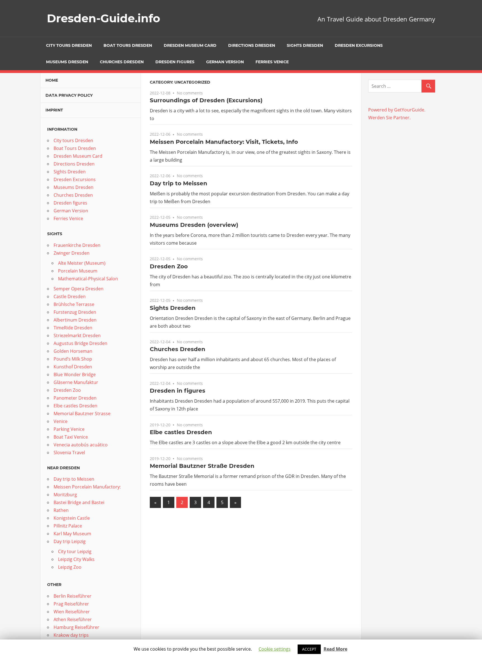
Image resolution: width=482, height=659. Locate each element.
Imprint (54, 110)
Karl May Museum (72, 534)
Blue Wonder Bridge (75, 374)
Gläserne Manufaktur (76, 382)
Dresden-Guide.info (103, 18)
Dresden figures (174, 61)
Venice (61, 421)
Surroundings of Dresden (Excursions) (206, 100)
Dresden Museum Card (190, 45)
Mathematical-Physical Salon (88, 279)
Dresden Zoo (169, 266)
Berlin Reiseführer (72, 596)
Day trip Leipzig (70, 541)
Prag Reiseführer (71, 604)
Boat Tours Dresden (127, 45)
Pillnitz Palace (68, 526)
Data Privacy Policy (69, 95)
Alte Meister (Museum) (81, 263)
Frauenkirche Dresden (77, 245)
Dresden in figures (177, 390)
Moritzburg (65, 495)
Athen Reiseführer (73, 619)
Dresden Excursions (359, 45)
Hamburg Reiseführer (76, 627)
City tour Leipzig (74, 551)
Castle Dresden (70, 296)
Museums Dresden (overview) (194, 225)
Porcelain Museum (77, 271)
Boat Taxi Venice (71, 437)
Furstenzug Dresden (75, 312)
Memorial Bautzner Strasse (82, 413)
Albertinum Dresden (75, 320)
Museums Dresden (67, 61)
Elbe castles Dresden (181, 432)
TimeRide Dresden (73, 328)
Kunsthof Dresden (73, 367)
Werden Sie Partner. (389, 118)
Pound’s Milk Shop (73, 359)
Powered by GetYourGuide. (396, 110)
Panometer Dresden (75, 398)
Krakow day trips (71, 635)
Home (51, 80)
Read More (335, 649)
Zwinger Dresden (72, 253)
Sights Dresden (305, 45)
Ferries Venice (272, 61)
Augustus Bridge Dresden (80, 343)
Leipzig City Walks (76, 559)
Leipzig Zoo (69, 567)
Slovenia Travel (69, 452)
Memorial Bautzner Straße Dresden (202, 466)
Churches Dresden (122, 61)
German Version (225, 61)
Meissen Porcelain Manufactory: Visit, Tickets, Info (224, 141)
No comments (190, 93)
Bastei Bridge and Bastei (79, 502)
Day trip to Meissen (178, 183)
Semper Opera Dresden (78, 289)
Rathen (61, 510)
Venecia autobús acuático (81, 445)
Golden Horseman (73, 351)
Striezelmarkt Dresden (77, 335)
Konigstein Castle (72, 518)
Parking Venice (69, 429)
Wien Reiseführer (72, 612)
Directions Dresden (251, 45)
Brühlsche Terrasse (74, 304)
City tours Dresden (69, 45)
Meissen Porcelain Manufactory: (87, 487)
